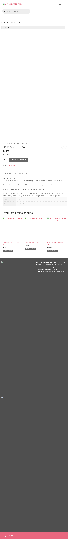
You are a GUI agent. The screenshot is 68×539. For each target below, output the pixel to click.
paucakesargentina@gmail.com (53, 272)
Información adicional (21, 173)
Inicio (4, 143)
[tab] (7, 173)
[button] (8, 251)
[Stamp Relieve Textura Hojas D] (63, 147)
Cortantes (11, 143)
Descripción (7, 173)
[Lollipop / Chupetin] (66, 147)
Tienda (12, 16)
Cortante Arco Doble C (33, 243)
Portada (4, 16)
